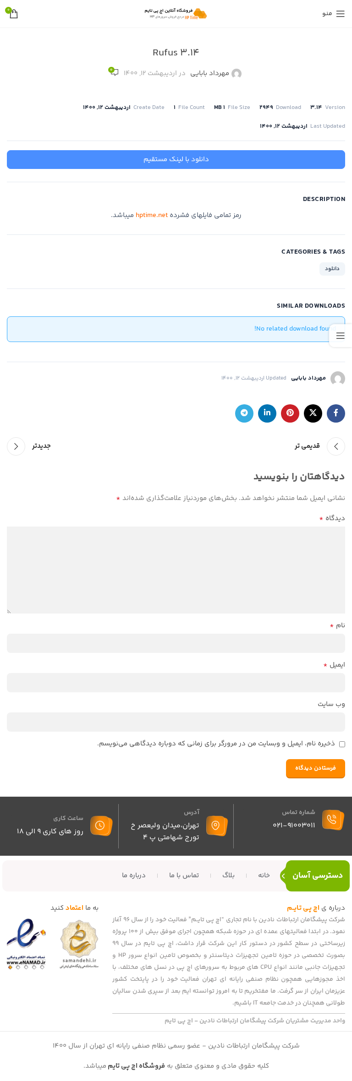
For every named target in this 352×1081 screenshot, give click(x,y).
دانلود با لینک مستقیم (176, 159)
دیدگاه (332, 518)
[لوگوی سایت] (176, 13)
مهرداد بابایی (209, 73)
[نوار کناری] (340, 335)
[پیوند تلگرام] (244, 413)
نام (337, 625)
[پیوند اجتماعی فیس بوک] (336, 413)
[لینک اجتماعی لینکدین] (267, 413)
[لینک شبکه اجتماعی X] (313, 413)
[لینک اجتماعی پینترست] (290, 413)
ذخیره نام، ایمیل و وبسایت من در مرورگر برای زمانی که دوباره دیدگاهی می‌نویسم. (216, 744)
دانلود (332, 269)
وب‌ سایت (331, 704)
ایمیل (334, 665)
